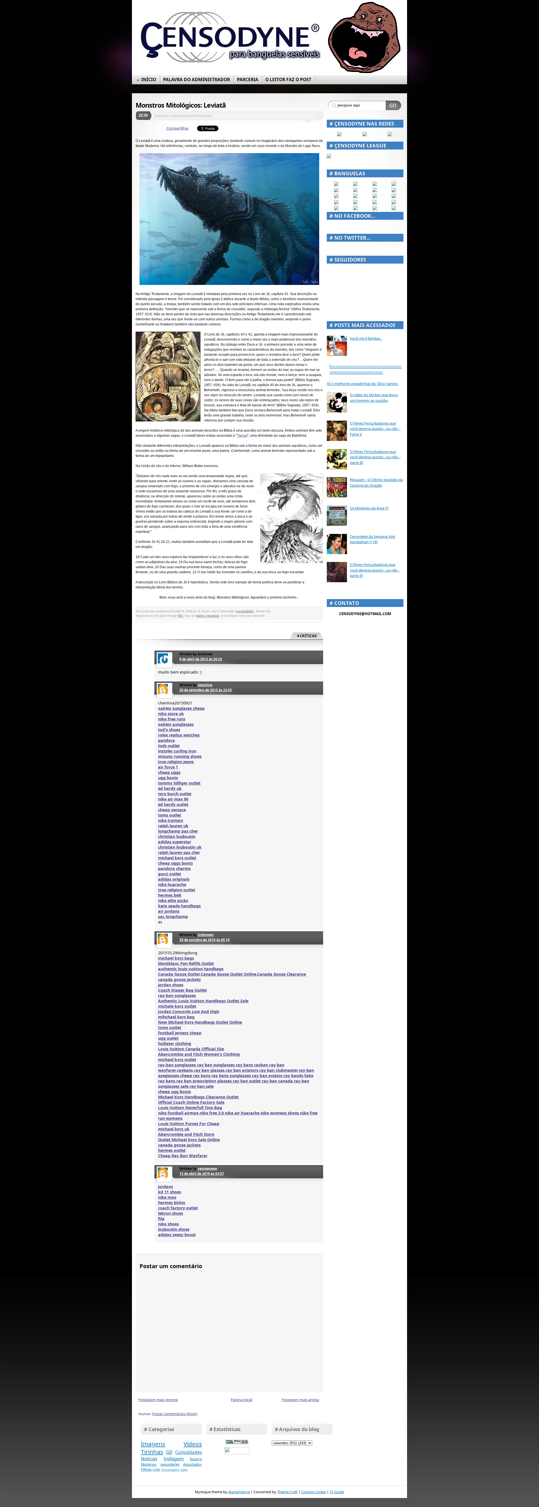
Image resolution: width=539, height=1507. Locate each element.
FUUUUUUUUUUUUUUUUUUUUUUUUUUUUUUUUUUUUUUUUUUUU (366, 369)
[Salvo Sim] (355, 196)
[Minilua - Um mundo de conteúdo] (394, 196)
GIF (169, 1452)
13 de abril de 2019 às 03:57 (201, 1173)
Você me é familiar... (366, 338)
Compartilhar (177, 128)
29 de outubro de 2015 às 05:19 (204, 939)
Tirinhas (152, 1452)
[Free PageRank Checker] (237, 1442)
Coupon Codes (313, 1491)
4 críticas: (307, 635)
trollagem (174, 1459)
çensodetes (169, 1464)
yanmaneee (207, 1168)
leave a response (207, 616)
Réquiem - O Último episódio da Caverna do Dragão (376, 482)
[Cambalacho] (394, 184)
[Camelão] (394, 208)
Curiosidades (244, 611)
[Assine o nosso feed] (364, 134)
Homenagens (170, 1470)
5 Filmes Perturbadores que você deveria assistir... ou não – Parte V (375, 429)
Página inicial (241, 1399)
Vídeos (193, 1444)
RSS (180, 616)
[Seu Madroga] (355, 202)
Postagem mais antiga (300, 1399)
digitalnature (239, 1491)
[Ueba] (394, 202)
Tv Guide (337, 1491)
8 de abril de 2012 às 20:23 (200, 659)
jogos (184, 1470)
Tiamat (242, 436)
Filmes (146, 1469)
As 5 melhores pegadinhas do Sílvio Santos (362, 383)
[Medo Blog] (375, 190)
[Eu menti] (355, 190)
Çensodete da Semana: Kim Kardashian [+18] (372, 539)
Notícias (149, 1459)
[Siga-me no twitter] (390, 134)
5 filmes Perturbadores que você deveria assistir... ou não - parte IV (375, 570)
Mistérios (148, 1464)
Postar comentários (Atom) (174, 1413)
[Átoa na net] (336, 208)
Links (156, 1469)
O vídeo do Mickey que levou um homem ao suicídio (374, 397)
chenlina (205, 685)
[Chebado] (394, 190)
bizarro (196, 1458)
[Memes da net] (336, 196)
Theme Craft (287, 1491)
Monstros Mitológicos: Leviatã (181, 105)
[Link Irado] (355, 208)
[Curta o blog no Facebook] (339, 134)
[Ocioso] (375, 202)
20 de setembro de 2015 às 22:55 (205, 690)
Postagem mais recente (158, 1399)
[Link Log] (375, 208)
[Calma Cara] (336, 202)
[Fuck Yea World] (336, 190)
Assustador (192, 1464)
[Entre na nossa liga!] (329, 156)
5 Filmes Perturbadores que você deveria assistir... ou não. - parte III (375, 457)
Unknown (206, 934)
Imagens (153, 1444)
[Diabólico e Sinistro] (355, 184)
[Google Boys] (375, 184)
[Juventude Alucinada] (375, 196)
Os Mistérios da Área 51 (369, 508)
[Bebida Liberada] (336, 184)
